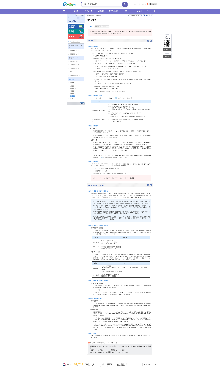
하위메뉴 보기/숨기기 (68, 50)
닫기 (78, 15)
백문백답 (101, 11)
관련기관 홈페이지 (147, 364)
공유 (144, 15)
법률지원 (72, 93)
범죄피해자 (72, 21)
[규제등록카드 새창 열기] (116, 98)
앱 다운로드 (167, 49)
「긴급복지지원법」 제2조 (102, 50)
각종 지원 (71, 79)
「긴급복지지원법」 (138, 135)
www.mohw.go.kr (103, 33)
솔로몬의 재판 (114, 11)
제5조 (110, 50)
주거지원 (72, 91)
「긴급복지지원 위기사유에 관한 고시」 (115, 91)
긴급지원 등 (72, 96)
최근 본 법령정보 (143, 4)
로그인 (136, 4)
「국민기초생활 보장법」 (101, 76)
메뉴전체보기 (64, 11)
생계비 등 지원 (73, 88)
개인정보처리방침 (78, 364)
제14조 (121, 157)
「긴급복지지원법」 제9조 (123, 98)
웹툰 (126, 11)
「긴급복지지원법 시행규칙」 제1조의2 (134, 71)
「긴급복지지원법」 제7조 (99, 133)
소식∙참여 (138, 11)
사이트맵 (92, 364)
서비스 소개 (151, 11)
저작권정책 (86, 364)
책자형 (76, 11)
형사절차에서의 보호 (74, 58)
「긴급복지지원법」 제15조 (110, 166)
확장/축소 (82, 15)
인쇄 (149, 15)
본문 (91, 27)
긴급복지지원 (118, 178)
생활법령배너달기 (124, 364)
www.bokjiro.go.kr (142, 31)
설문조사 (167, 56)
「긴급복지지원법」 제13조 (109, 157)
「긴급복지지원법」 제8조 (138, 144)
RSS (96, 364)
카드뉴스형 (89, 11)
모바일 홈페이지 (102, 364)
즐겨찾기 (152, 15)
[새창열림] (67, 364)
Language (153, 4)
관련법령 (105, 27)
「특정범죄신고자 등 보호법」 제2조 (110, 201)
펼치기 (73, 42)
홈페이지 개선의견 (121, 366)
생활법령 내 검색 (135, 15)
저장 (147, 15)
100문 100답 (98, 27)
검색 (125, 4)
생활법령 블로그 (110, 364)
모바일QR (117, 364)
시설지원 (72, 86)
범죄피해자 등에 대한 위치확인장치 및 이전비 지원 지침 (116, 197)
